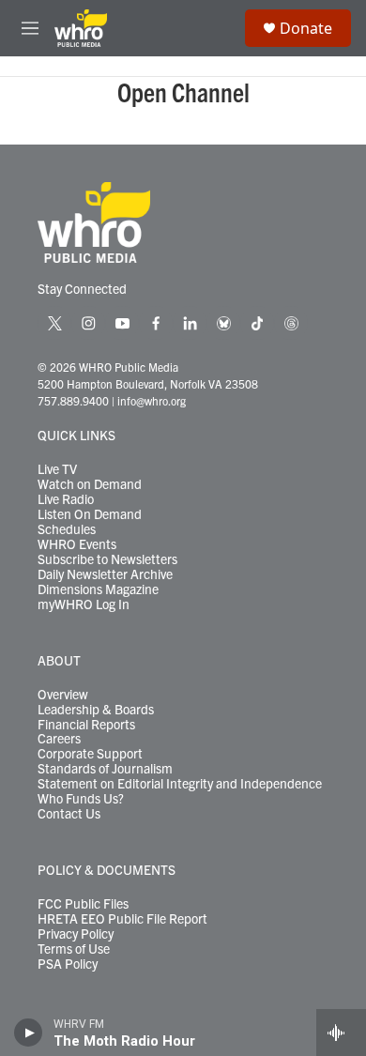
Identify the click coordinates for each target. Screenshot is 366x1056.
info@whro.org (151, 400)
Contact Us (69, 813)
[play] (28, 1032)
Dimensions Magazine (98, 589)
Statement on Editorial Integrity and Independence (180, 783)
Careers (59, 738)
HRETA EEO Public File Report (122, 918)
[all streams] (341, 1032)
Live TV (57, 469)
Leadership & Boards (96, 709)
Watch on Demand (90, 484)
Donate (306, 28)
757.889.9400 (73, 400)
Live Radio (66, 499)
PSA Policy (68, 964)
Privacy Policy (76, 933)
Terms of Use (74, 949)
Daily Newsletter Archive (105, 574)
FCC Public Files (83, 903)
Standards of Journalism (105, 768)
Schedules (67, 529)
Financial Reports (86, 724)
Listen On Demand (90, 514)
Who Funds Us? (81, 798)
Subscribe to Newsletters (107, 559)
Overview (63, 694)
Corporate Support (90, 753)
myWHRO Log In (84, 604)
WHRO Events (77, 544)
